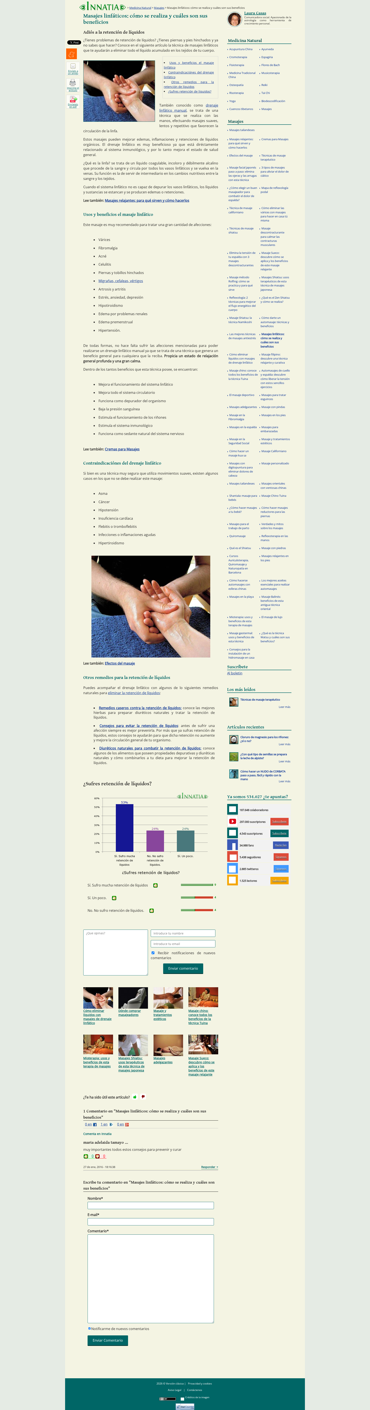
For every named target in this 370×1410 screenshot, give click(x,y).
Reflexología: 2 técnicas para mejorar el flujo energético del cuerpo (242, 304)
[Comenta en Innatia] (232, 809)
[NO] (143, 1097)
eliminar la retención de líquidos (134, 693)
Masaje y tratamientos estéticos (163, 1015)
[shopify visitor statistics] (185, 1405)
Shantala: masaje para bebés (242, 498)
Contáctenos (194, 1390)
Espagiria (267, 57)
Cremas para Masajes (122, 449)
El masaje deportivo (241, 395)
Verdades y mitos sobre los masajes (272, 526)
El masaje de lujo (271, 617)
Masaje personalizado (275, 463)
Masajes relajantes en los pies (275, 558)
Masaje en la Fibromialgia (236, 417)
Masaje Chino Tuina (273, 496)
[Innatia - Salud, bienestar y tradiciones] (102, 6)
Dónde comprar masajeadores (129, 1013)
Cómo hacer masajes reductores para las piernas (274, 512)
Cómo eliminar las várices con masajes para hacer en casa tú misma (274, 214)
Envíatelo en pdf (73, 105)
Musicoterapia (270, 73)
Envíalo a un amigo (73, 72)
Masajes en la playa (241, 597)
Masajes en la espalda (243, 427)
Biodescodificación (273, 101)
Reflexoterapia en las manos (274, 538)
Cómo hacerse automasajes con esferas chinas (239, 584)
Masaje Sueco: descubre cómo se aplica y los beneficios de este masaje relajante (201, 1066)
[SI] (155, 885)
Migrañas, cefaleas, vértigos (120, 280)
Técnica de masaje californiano (240, 210)
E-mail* (93, 1214)
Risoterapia (236, 93)
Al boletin (234, 673)
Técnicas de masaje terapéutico (273, 157)
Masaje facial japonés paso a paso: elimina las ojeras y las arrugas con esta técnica (242, 174)
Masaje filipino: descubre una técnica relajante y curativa (274, 358)
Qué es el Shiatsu (240, 548)
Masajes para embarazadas (269, 429)
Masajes (159, 8)
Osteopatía (236, 85)
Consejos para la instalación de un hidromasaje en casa (241, 653)
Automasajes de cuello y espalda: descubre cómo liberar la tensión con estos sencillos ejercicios (275, 379)
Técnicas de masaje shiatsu (241, 230)
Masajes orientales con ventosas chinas (273, 485)
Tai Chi (265, 93)
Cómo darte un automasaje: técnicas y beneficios (275, 322)
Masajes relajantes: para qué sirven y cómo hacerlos (147, 200)
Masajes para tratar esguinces (273, 397)
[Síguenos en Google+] (232, 856)
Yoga (232, 101)
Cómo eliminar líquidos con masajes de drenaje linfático (97, 1017)
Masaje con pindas (273, 407)
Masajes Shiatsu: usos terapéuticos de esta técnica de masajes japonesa (131, 1064)
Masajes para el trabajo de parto (238, 526)
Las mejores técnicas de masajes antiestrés (242, 336)
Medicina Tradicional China (241, 75)
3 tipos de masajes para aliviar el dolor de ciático (275, 172)
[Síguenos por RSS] (232, 880)
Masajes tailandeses (242, 130)
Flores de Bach (270, 65)
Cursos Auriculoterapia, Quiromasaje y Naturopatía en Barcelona (238, 564)
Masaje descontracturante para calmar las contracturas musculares (272, 236)
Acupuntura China (240, 49)
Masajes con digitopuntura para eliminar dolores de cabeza (240, 469)
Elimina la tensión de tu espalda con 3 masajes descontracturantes (241, 259)
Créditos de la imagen (197, 1397)
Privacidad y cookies (200, 1383)
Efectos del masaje (120, 663)
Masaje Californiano (273, 451)
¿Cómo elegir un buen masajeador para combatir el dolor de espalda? (242, 194)
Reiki (264, 85)
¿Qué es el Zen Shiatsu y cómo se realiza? (275, 300)
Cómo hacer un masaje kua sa (238, 453)
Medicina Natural (140, 8)
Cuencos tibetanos (241, 109)
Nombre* (95, 1198)
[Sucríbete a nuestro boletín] (232, 833)
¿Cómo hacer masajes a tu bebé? (242, 510)
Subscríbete (279, 821)
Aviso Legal (174, 1390)
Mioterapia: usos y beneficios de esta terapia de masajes (97, 1062)
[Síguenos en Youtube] (232, 821)
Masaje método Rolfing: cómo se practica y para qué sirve (240, 283)
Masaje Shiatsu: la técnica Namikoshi (240, 320)
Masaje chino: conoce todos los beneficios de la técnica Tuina (200, 1017)
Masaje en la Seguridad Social (238, 441)
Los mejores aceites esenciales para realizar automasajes (275, 584)
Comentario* (98, 1231)
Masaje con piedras (273, 548)
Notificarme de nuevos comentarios (120, 1328)
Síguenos (281, 857)
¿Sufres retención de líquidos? (189, 91)
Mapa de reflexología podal (274, 190)
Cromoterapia (238, 57)
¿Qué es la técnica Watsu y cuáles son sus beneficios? (275, 637)
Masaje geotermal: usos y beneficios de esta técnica (241, 637)
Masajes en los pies (273, 415)
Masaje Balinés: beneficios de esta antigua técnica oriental (272, 603)
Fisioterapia (236, 65)
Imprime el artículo (73, 89)
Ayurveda (267, 49)
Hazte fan (280, 845)
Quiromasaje (237, 536)
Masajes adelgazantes (163, 1060)
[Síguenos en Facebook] (232, 844)
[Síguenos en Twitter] (232, 868)
